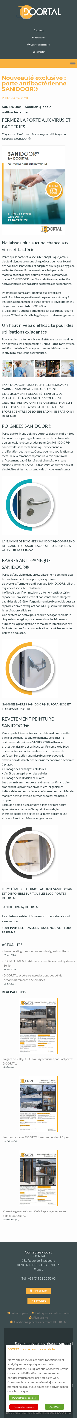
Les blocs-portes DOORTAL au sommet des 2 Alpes (36, 1137)
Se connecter (39, 52)
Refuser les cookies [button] (24, 1407)
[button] (73, 63)
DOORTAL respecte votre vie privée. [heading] (31, 1349)
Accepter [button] (54, 1406)
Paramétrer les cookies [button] (24, 1397)
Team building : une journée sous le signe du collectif (37, 951)
